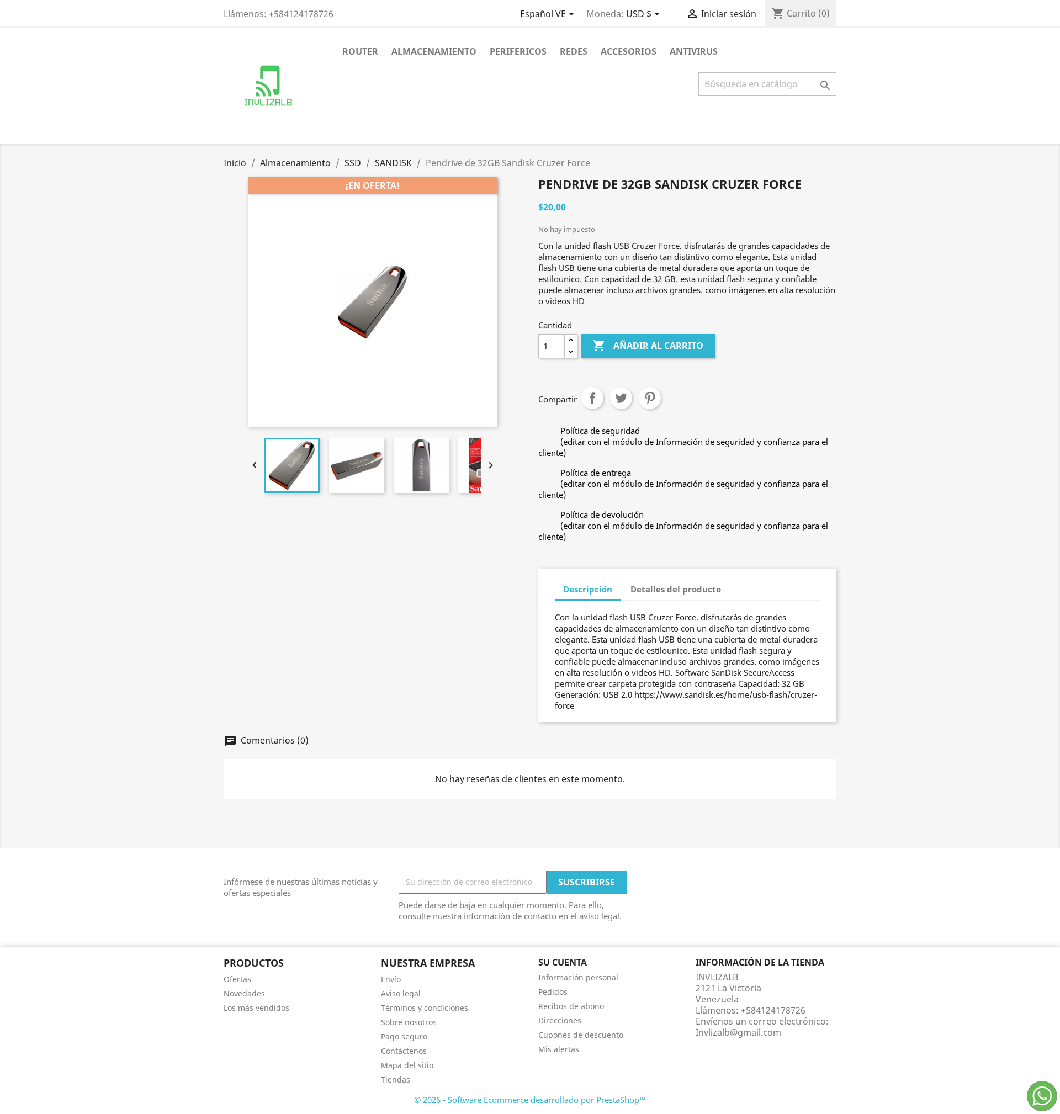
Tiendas (395, 1079)
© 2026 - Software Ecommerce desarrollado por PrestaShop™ (530, 1099)
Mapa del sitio (407, 1065)
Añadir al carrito (647, 345)
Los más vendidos (256, 1007)
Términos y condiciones (424, 1007)
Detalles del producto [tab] (675, 589)
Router (360, 51)
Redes (573, 51)
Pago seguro (404, 1036)
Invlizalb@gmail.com (738, 1032)
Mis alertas (558, 1049)
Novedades (244, 993)
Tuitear (621, 398)
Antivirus (694, 51)
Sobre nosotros (409, 1022)
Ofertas (237, 979)
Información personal (578, 977)
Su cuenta (562, 962)
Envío (391, 979)
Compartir (592, 398)
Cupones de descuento (580, 1035)
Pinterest (650, 398)
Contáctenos (404, 1051)
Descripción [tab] (587, 589)
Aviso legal (401, 993)
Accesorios (628, 51)
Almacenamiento (433, 51)
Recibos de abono (571, 1006)
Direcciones (559, 1020)
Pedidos (553, 991)
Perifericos (518, 51)
